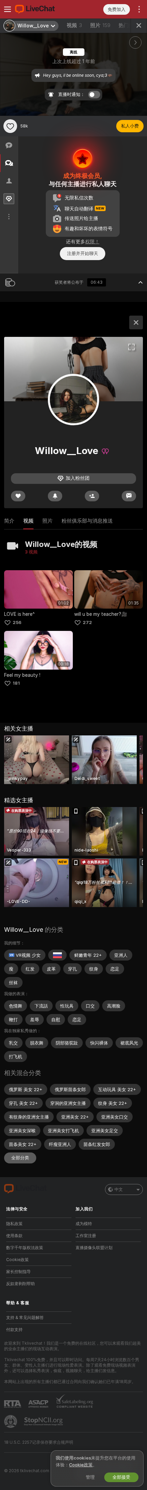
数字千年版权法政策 (24, 1247)
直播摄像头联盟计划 (94, 1247)
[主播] (136, 322)
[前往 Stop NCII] (44, 1421)
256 (17, 622)
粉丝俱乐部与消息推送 (87, 521)
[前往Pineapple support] (11, 1421)
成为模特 (84, 1223)
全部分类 (20, 1157)
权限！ (92, 241)
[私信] (129, 496)
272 (87, 622)
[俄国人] (57, 955)
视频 (74, 25)
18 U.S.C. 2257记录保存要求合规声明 (38, 1442)
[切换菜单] (7, 9)
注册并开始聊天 (82, 253)
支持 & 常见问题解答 (25, 1317)
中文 (119, 1189)
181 (16, 683)
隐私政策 (14, 1223)
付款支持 (14, 1329)
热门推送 (129, 25)
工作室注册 (86, 1235)
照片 (100, 25)
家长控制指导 (18, 1271)
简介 (9, 521)
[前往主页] (44, 9)
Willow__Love (23, 929)
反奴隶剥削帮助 (20, 1283)
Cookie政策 (17, 1259)
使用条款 (14, 1235)
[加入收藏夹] (10, 126)
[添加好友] (92, 496)
